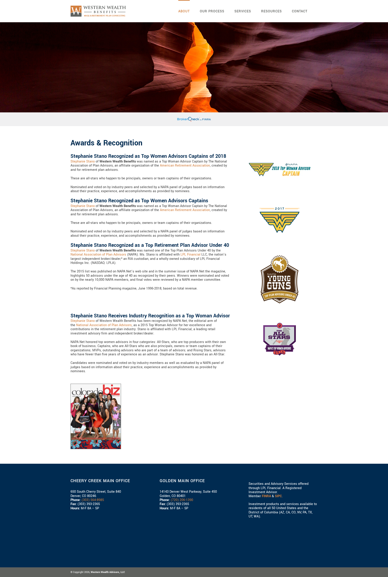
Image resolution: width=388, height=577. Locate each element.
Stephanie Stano (83, 161)
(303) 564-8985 (93, 500)
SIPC (278, 496)
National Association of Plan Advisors (98, 254)
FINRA (266, 496)
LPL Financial (191, 254)
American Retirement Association (185, 165)
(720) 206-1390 (182, 500)
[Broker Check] (194, 118)
